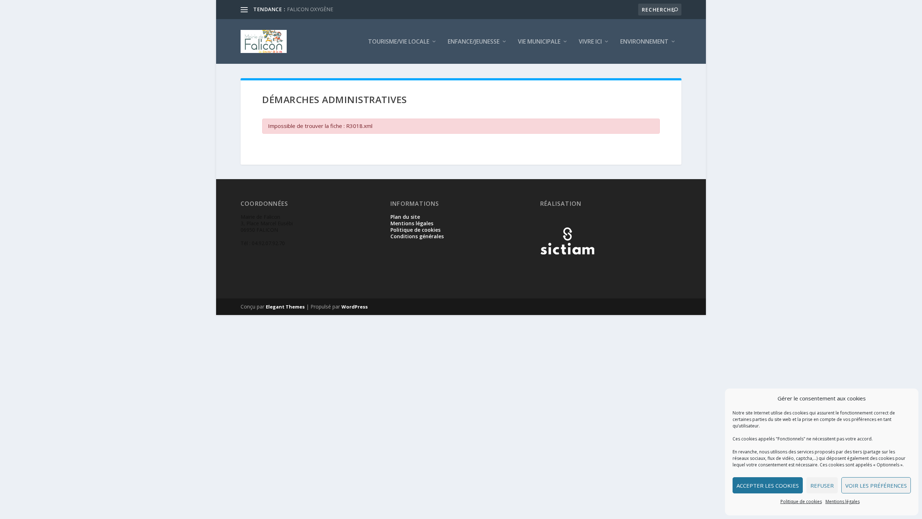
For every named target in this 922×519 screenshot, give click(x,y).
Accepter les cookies (768, 485)
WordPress (354, 306)
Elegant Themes (285, 306)
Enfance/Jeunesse (474, 42)
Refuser (822, 485)
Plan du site (405, 216)
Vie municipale (539, 42)
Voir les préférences (876, 485)
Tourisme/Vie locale (398, 42)
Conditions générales (417, 236)
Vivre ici (590, 42)
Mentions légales (842, 501)
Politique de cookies (801, 501)
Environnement (644, 42)
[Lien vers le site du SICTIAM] (567, 266)
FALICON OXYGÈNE (310, 9)
